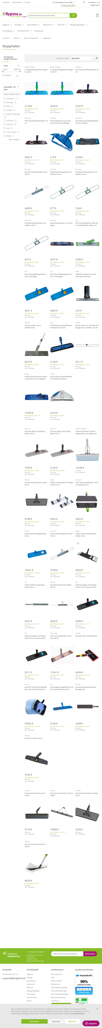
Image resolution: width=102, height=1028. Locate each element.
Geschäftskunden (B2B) (64, 2)
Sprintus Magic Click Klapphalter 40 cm (35, 432)
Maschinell (31, 984)
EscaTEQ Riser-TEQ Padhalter (87, 636)
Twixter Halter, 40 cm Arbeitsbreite (33, 326)
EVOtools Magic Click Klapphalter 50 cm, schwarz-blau (86, 586)
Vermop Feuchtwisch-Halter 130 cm (61, 586)
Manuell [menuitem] (61, 25)
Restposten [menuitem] (39, 31)
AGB (52, 977)
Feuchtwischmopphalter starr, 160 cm (36, 173)
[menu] (51, 28)
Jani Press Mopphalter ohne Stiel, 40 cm (60, 637)
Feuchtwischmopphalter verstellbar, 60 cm (36, 224)
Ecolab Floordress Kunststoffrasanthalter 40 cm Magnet (36, 377)
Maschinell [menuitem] (47, 25)
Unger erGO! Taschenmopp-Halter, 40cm (86, 535)
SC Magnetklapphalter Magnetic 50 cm (61, 70)
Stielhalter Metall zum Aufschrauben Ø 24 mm (86, 275)
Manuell (17, 38)
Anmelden (92, 2)
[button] (84, 2)
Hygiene (30, 974)
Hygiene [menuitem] (5, 25)
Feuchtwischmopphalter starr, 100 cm (61, 535)
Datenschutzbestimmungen (35, 961)
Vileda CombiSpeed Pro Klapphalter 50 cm (61, 483)
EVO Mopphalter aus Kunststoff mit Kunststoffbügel (60, 122)
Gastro (29, 1001)
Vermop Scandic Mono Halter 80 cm (36, 483)
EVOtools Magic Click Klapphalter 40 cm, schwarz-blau (35, 637)
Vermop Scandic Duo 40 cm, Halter (35, 794)
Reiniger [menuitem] (18, 25)
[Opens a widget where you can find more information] (91, 1024)
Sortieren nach (63, 58)
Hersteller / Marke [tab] (9, 88)
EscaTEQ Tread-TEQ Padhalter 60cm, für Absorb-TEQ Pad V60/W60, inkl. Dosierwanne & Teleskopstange (36, 688)
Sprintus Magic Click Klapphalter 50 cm (60, 432)
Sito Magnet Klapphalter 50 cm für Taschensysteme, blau (62, 688)
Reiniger (30, 977)
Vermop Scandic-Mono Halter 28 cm (87, 794)
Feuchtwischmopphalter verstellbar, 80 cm (61, 173)
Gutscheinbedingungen (59, 994)
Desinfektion (31, 981)
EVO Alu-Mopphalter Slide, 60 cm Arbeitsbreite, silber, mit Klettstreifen (87, 224)
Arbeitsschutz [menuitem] (23, 31)
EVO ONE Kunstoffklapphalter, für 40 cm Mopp (87, 122)
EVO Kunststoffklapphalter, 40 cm (87, 70)
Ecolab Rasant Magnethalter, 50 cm (36, 535)
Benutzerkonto (56, 974)
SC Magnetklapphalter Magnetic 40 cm (36, 70)
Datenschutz (55, 984)
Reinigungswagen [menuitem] (77, 25)
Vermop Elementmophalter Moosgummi (86, 688)
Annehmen (34, 1021)
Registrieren (95, 5)
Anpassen (56, 1021)
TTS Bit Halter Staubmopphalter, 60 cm (35, 586)
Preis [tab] (6, 65)
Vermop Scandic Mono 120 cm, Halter (61, 794)
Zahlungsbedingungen (59, 987)
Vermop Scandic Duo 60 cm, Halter (35, 845)
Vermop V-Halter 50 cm (33, 738)
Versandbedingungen (59, 991)
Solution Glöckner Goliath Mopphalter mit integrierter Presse (86, 432)
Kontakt (27, 2)
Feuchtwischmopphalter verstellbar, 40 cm (87, 173)
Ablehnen (72, 1021)
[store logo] (14, 15)
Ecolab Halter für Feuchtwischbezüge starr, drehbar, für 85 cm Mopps (87, 326)
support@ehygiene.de (13, 978)
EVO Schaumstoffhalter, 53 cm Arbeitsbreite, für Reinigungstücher (87, 483)
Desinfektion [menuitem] (32, 25)
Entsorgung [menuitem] (7, 31)
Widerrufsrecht (56, 981)
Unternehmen (17, 2)
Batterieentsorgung (58, 997)
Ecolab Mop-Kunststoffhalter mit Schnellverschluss (61, 377)
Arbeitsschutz (32, 997)
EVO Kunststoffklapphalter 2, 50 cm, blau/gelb (61, 275)
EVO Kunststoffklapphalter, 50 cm (36, 122)
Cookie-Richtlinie (78, 1013)
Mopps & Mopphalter (31, 38)
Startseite (6, 2)
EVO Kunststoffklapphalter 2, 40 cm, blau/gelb (36, 275)
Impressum (55, 1001)
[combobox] (52, 15)
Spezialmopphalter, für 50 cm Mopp (61, 224)
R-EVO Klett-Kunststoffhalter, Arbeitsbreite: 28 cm (61, 326)
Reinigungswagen (33, 991)
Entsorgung (31, 994)
